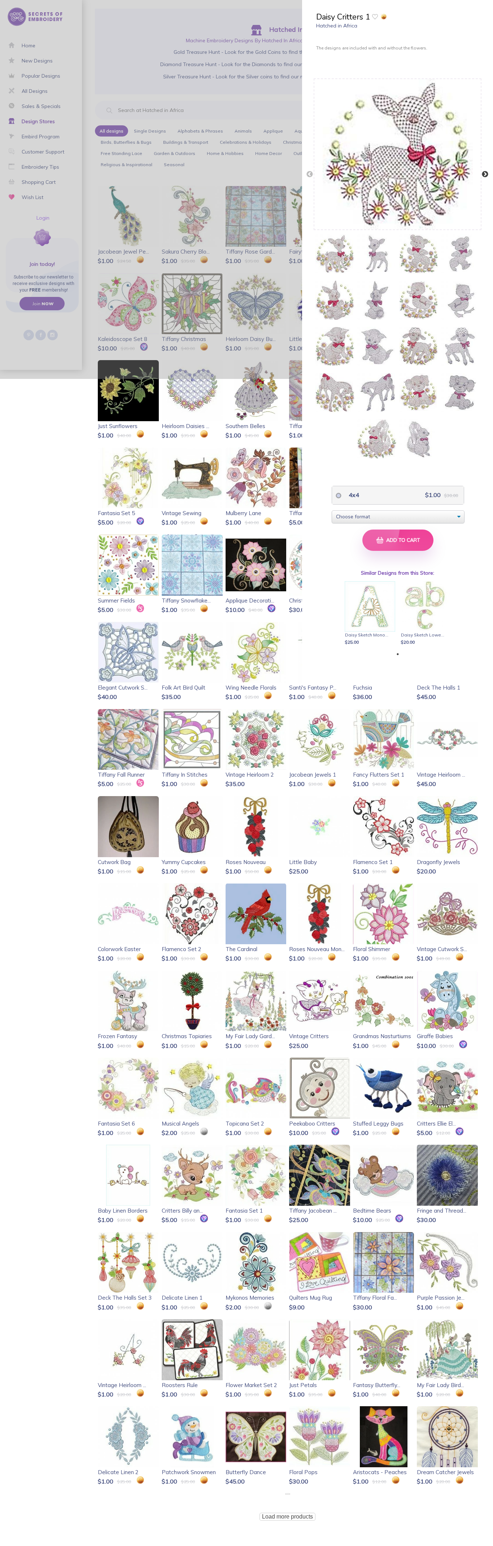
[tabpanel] (371, 613)
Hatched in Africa (336, 25)
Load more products (287, 1516)
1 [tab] (397, 654)
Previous (309, 174)
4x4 (353, 495)
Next (485, 174)
